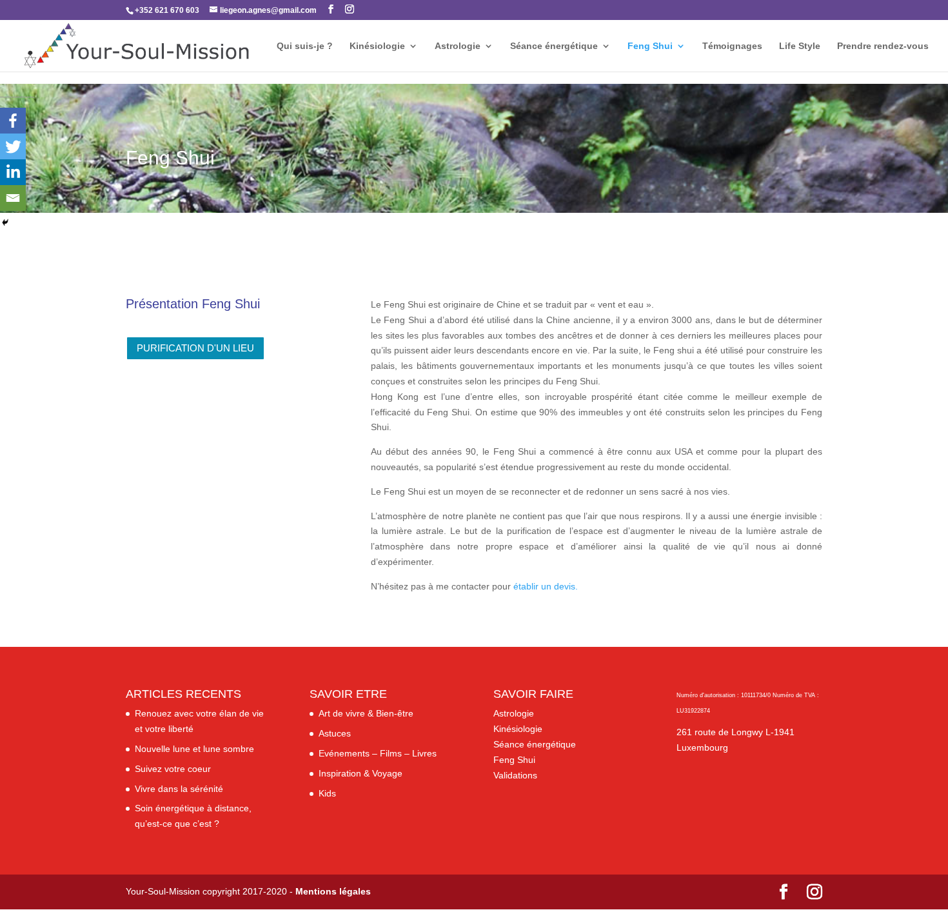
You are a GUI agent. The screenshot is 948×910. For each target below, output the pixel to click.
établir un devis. (545, 586)
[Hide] (5, 222)
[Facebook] (13, 121)
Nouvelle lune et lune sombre (194, 749)
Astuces (335, 733)
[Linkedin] (13, 172)
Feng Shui (650, 46)
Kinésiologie (377, 46)
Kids (327, 793)
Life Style (799, 46)
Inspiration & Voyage (360, 773)
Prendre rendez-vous (883, 46)
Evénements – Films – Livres (378, 753)
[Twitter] (13, 146)
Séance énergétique (554, 46)
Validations (515, 775)
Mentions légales (333, 891)
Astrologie (457, 46)
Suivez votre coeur (173, 769)
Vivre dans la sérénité (179, 789)
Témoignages (732, 46)
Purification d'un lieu (195, 347)
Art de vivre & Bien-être (366, 713)
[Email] (13, 198)
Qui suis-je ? (305, 46)
